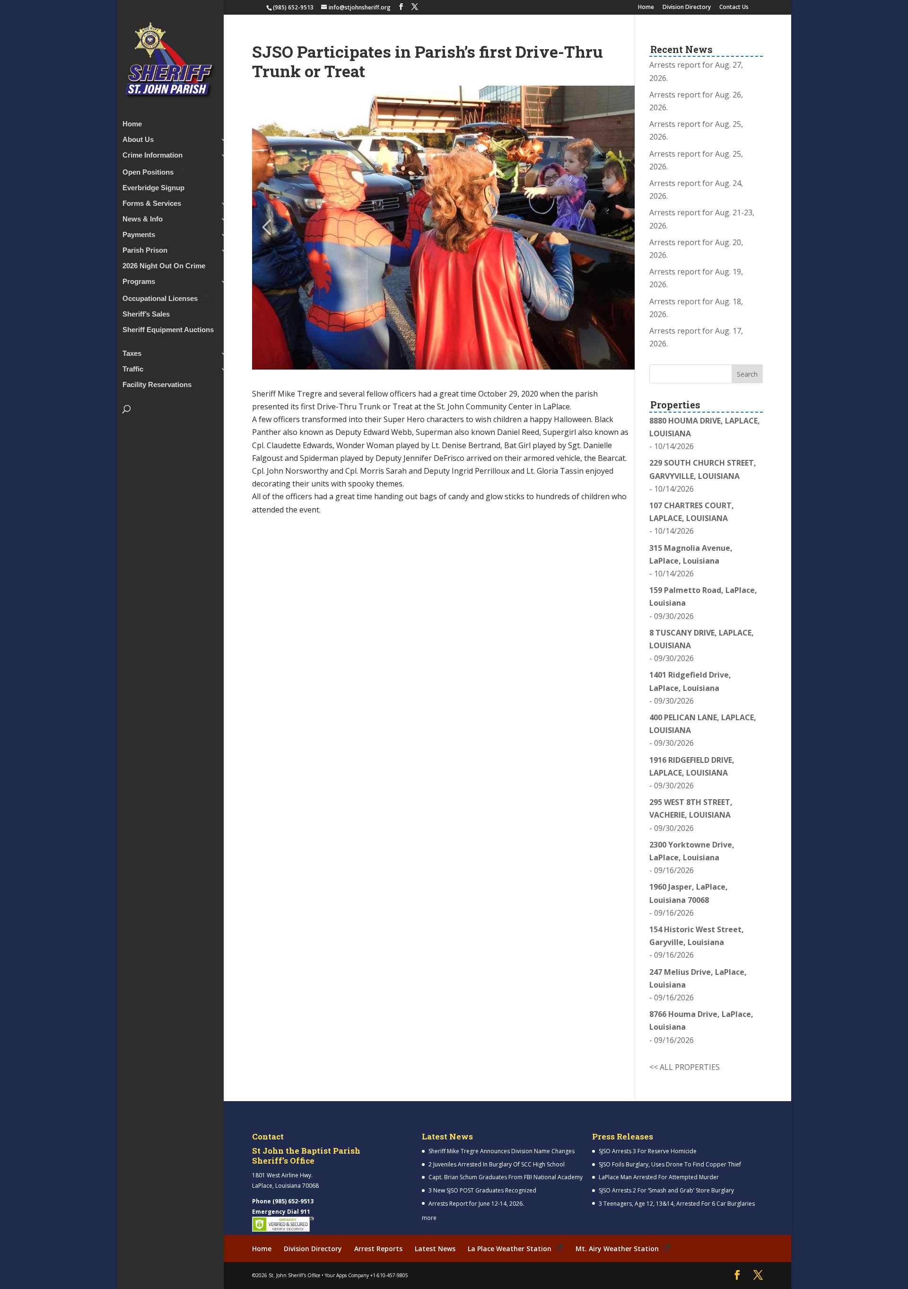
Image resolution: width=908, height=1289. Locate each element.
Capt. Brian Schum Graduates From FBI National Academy (505, 1177)
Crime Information (152, 155)
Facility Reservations (157, 384)
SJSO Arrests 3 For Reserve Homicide (648, 1151)
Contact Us (734, 7)
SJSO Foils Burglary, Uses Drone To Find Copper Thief (670, 1164)
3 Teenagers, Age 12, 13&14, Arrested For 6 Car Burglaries (677, 1204)
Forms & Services (151, 203)
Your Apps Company (347, 1275)
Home (646, 7)
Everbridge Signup (153, 188)
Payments (138, 234)
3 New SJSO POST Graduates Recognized (482, 1190)
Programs (138, 281)
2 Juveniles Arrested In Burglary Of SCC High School (496, 1164)
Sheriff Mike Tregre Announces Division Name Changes (501, 1151)
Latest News (435, 1248)
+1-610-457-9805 (389, 1275)
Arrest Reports (378, 1248)
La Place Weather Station (509, 1248)
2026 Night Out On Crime (163, 266)
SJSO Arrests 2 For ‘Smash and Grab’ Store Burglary (666, 1190)
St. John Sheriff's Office (294, 1275)
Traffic (132, 369)
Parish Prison (144, 250)
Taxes (131, 353)
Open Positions (148, 172)
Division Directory (687, 7)
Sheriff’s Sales (146, 314)
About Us (138, 139)
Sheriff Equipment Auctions (168, 330)
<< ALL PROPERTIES (684, 1067)
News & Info (142, 219)
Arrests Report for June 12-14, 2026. (476, 1204)
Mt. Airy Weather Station (617, 1248)
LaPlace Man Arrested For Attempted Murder (659, 1177)
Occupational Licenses (160, 298)
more (429, 1218)
